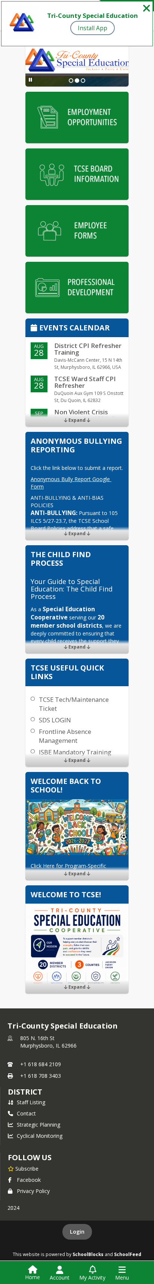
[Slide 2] (77, 80)
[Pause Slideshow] (30, 79)
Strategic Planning (38, 1124)
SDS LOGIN (55, 720)
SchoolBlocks (88, 1254)
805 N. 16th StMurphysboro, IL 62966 (48, 1042)
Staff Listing (31, 1102)
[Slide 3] (83, 80)
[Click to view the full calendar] (35, 328)
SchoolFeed (127, 1254)
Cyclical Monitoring (39, 1135)
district (25, 1092)
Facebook (29, 1179)
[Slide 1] (71, 80)
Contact (26, 1113)
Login (77, 1231)
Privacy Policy (33, 1190)
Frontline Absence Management (65, 736)
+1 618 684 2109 (40, 1064)
